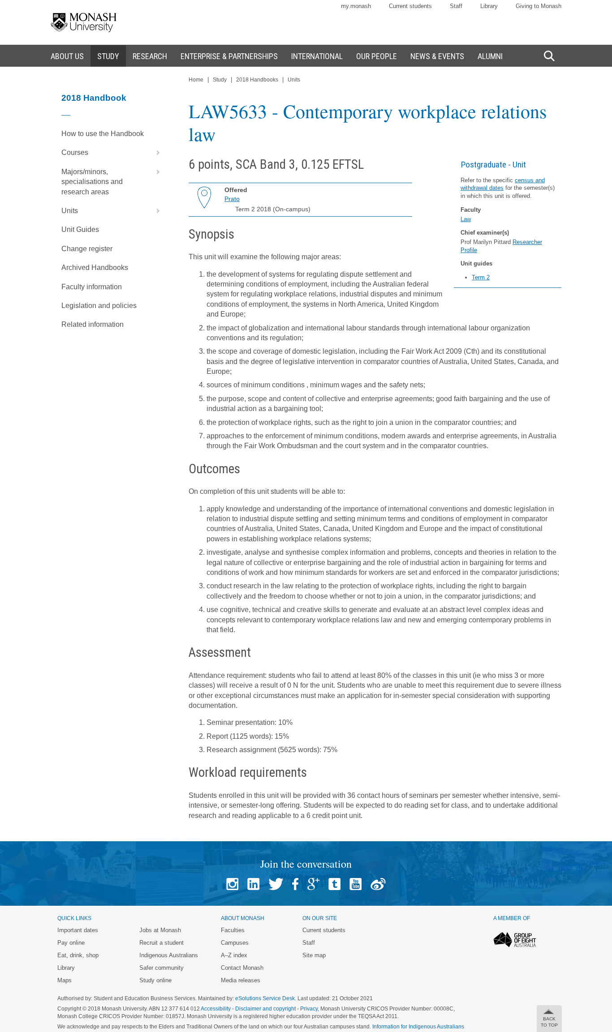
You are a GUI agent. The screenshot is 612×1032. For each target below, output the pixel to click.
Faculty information (91, 287)
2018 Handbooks (257, 80)
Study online (155, 980)
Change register (86, 249)
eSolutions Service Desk (265, 998)
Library (489, 6)
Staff (456, 6)
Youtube (355, 884)
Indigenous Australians (168, 955)
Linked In (253, 884)
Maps (64, 980)
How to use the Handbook (102, 133)
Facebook (295, 884)
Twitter (275, 884)
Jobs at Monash (160, 930)
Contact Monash (242, 967)
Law (466, 219)
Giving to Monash (538, 6)
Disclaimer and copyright (265, 1009)
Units (69, 210)
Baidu (378, 884)
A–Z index (234, 955)
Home (196, 80)
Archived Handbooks (94, 267)
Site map (314, 955)
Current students (410, 6)
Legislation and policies (99, 305)
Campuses (235, 942)
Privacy (309, 1009)
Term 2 (481, 277)
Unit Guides (80, 229)
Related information (92, 324)
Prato (232, 198)
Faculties (233, 930)
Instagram (232, 884)
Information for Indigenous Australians (418, 1026)
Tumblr (334, 884)
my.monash (356, 6)
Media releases (240, 980)
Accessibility (216, 1009)
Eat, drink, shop (78, 955)
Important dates (77, 930)
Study (220, 80)
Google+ (313, 884)
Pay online (71, 942)
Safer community (161, 967)
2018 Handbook (93, 98)
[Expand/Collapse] (154, 152)
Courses (74, 152)
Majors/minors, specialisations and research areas (92, 182)
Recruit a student (161, 942)
